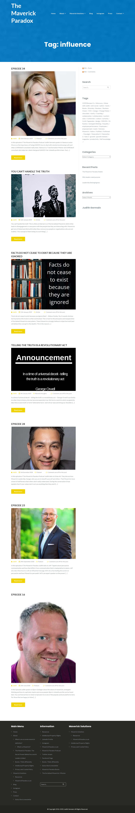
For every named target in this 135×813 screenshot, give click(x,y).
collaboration (87, 116)
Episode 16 (18, 594)
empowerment (87, 129)
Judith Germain (91, 207)
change (95, 111)
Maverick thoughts (41, 393)
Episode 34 (18, 68)
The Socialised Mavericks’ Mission (54, 773)
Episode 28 (18, 423)
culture (98, 118)
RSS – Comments (89, 72)
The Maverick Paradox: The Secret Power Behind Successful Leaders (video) (26, 754)
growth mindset (101, 136)
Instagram (100, 13)
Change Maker (104, 111)
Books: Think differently (23, 762)
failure (92, 131)
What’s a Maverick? (24, 747)
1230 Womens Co (88, 103)
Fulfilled (99, 131)
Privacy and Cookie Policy (24, 769)
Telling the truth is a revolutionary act (39, 345)
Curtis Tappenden (88, 121)
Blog (91, 13)
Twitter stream (47, 754)
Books (84, 108)
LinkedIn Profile (47, 739)
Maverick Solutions (77, 13)
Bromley (91, 108)
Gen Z (87, 136)
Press (110, 13)
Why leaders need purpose (91, 177)
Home (53, 13)
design (98, 121)
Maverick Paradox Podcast (51, 750)
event (95, 129)
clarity (92, 113)
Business (98, 108)
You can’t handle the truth (30, 171)
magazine (85, 139)
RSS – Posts (88, 68)
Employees (103, 126)
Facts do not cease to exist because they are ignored (41, 254)
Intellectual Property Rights (24, 766)
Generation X (96, 134)
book (107, 106)
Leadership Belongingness (91, 182)
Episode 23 (18, 505)
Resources (18, 777)
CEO (90, 111)
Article (38, 220)
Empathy (106, 124)
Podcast (39, 138)
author (102, 106)
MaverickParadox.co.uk (23, 781)
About (61, 13)
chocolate (85, 113)
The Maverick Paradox (23, 13)
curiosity (105, 118)
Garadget (87, 134)
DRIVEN (104, 121)
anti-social (94, 106)
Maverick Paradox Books (50, 769)
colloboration (97, 116)
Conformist (91, 118)
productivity (94, 139)
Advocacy (99, 103)
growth (92, 136)
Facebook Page (47, 758)
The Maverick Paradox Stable (92, 172)
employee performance (90, 126)
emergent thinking (95, 124)
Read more (18, 158)
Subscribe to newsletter (23, 799)
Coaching (99, 113)
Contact (119, 13)
